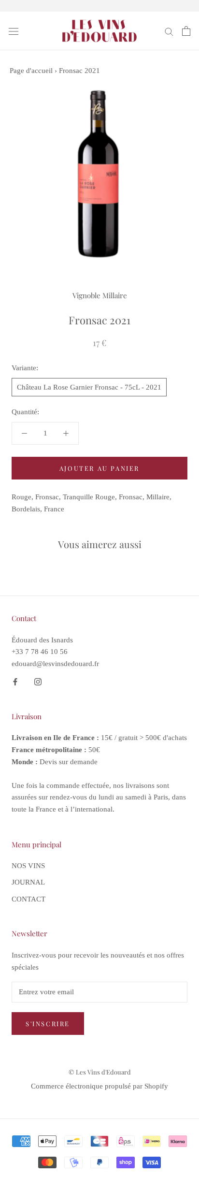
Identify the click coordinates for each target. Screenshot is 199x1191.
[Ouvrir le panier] (186, 31)
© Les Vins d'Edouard (100, 1072)
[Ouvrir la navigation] (13, 31)
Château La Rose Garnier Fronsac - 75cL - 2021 (89, 387)
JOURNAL (28, 882)
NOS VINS (28, 866)
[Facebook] (15, 681)
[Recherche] (169, 31)
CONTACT (28, 899)
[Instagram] (38, 681)
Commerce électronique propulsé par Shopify (99, 1086)
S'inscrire (48, 1023)
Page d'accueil (31, 70)
